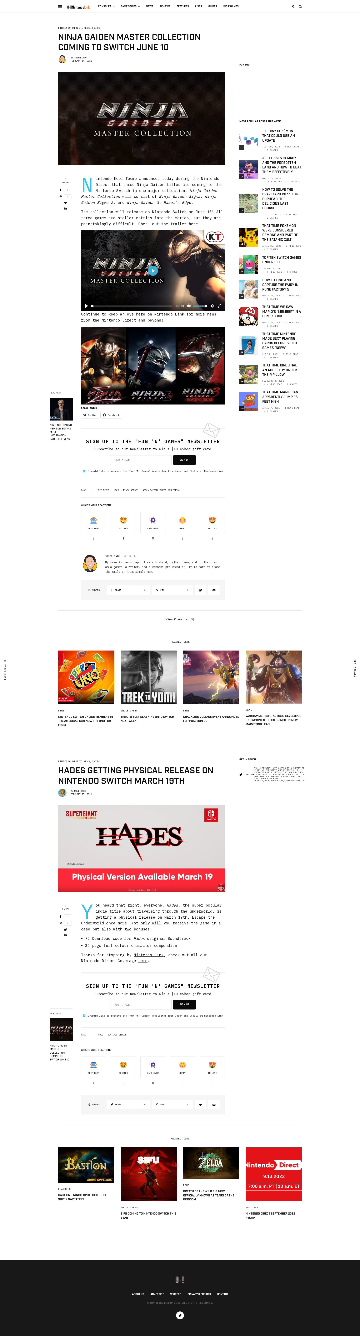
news (116, 490)
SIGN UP (184, 459)
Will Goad (80, 791)
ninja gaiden (130, 490)
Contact (222, 1294)
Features (64, 1189)
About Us (138, 1294)
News (87, 28)
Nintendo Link (169, 314)
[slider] (131, 306)
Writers (175, 1294)
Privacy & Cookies (199, 1294)
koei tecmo (103, 490)
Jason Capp (80, 57)
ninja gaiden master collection (161, 490)
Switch (96, 28)
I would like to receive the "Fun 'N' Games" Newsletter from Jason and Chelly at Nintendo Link (155, 471)
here (143, 960)
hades (100, 1035)
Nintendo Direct (70, 28)
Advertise (157, 1294)
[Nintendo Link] (180, 1279)
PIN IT (155, 365)
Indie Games (129, 710)
